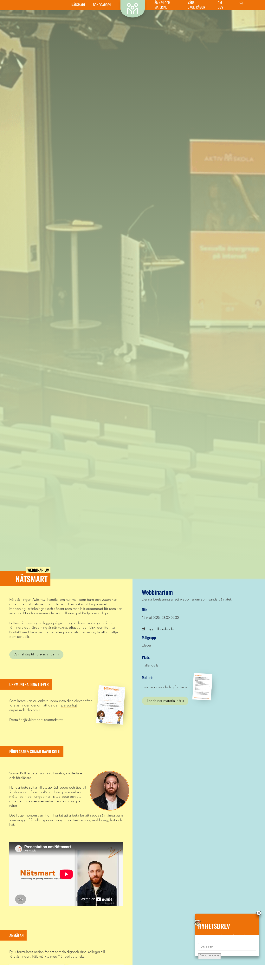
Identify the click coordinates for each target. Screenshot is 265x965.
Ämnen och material (162, 5)
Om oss (220, 5)
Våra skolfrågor (196, 5)
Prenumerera (209, 956)
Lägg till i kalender (161, 629)
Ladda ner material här (164, 701)
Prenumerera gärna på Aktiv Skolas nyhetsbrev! (224, 936)
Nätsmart (78, 5)
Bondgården (102, 5)
